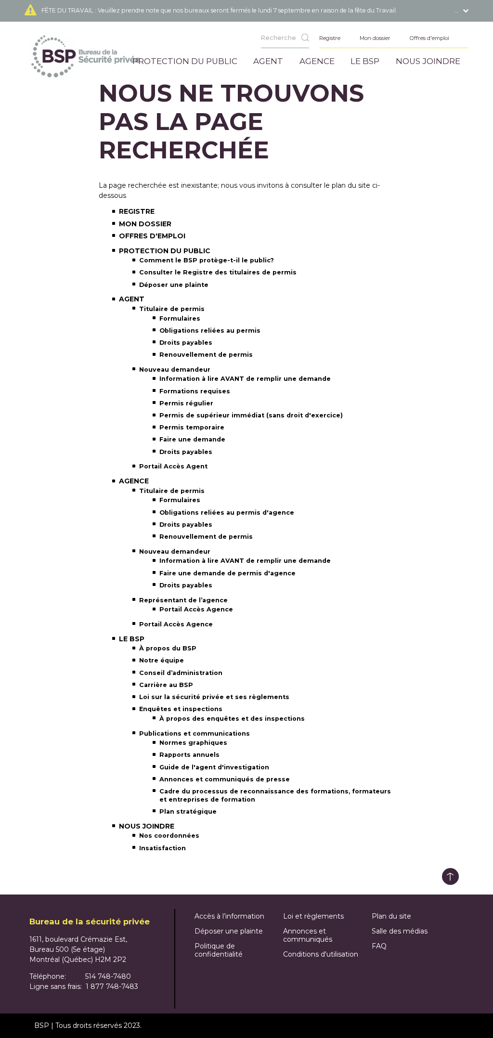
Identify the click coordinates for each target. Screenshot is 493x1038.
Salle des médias (400, 931)
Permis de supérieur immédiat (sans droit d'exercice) (251, 415)
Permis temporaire (191, 427)
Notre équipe (161, 660)
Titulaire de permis (172, 308)
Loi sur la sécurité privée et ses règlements (214, 697)
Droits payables (185, 342)
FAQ (379, 946)
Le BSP (131, 639)
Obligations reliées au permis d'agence (226, 512)
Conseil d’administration (180, 672)
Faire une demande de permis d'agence (227, 573)
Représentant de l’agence (183, 600)
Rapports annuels (189, 754)
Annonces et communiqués (307, 935)
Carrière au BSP (166, 684)
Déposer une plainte (173, 284)
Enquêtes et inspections (180, 709)
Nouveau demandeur (174, 369)
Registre (137, 211)
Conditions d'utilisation (320, 954)
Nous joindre (146, 826)
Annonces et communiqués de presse (224, 779)
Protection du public (164, 251)
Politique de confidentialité (219, 950)
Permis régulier (186, 403)
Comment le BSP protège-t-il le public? (206, 260)
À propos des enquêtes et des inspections (232, 718)
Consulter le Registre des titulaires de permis (218, 272)
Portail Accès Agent (173, 466)
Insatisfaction (162, 848)
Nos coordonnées (169, 835)
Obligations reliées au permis (209, 330)
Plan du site (391, 916)
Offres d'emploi (152, 236)
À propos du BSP (167, 648)
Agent (131, 299)
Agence (134, 481)
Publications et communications (194, 733)
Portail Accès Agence (196, 609)
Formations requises (194, 391)
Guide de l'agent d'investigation (214, 767)
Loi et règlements (313, 916)
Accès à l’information (229, 916)
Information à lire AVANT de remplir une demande (245, 378)
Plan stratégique (188, 811)
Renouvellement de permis (206, 354)
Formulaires (179, 318)
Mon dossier (145, 224)
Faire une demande (192, 439)
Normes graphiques (193, 742)
